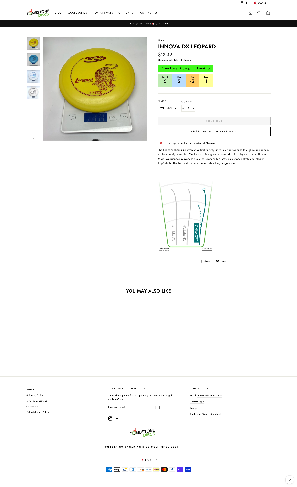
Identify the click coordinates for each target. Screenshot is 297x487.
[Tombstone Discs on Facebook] (117, 418)
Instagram (195, 408)
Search (30, 389)
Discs (59, 12)
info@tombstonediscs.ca (210, 395)
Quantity (189, 101)
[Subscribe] (157, 407)
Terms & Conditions (36, 400)
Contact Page (197, 401)
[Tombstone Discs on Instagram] (110, 418)
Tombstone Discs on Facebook (206, 414)
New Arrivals (102, 12)
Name (162, 101)
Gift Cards (126, 12)
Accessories (77, 12)
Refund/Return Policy (37, 412)
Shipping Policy (34, 395)
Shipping (163, 60)
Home (161, 40)
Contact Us (149, 12)
